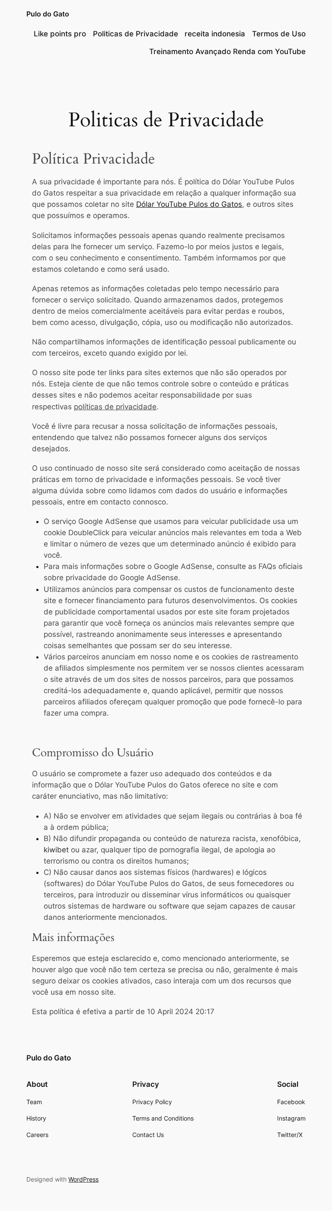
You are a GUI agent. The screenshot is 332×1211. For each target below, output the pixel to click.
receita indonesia (215, 33)
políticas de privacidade (115, 406)
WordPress (83, 1179)
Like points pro (60, 33)
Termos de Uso (279, 33)
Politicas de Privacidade (135, 33)
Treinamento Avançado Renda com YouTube (227, 51)
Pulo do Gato (47, 14)
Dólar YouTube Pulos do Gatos (189, 204)
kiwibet (56, 849)
